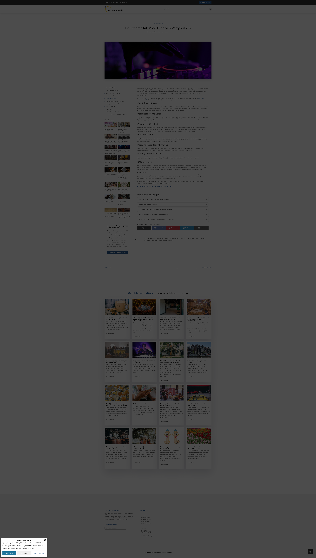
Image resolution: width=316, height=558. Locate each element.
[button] (45, 540)
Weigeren (24, 553)
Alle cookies (9, 553)
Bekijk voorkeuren (39, 553)
